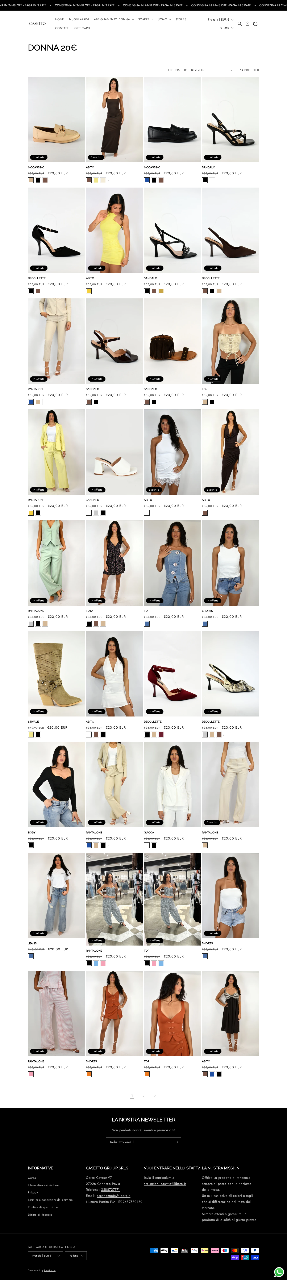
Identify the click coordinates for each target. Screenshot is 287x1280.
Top (204, 389)
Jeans (32, 943)
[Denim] (147, 624)
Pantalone (36, 389)
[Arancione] (89, 1074)
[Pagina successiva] (154, 1095)
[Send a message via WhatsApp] (279, 1272)
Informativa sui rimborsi (44, 1185)
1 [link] (132, 1095)
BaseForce (49, 1270)
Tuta (89, 610)
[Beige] (31, 180)
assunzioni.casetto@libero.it (165, 1183)
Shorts (207, 610)
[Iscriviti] (176, 1142)
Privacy (33, 1192)
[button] (113, 19)
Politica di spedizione (43, 1207)
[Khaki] (96, 180)
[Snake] (205, 734)
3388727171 (110, 1189)
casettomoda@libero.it (113, 1195)
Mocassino (36, 167)
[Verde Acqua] (31, 624)
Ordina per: (177, 70)
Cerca (32, 1178)
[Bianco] (212, 180)
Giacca (149, 832)
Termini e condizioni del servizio (50, 1200)
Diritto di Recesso (40, 1215)
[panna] (103, 180)
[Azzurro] (96, 963)
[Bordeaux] (161, 734)
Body (31, 832)
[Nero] (38, 180)
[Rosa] (103, 963)
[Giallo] (89, 291)
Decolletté (37, 278)
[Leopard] (96, 513)
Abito (90, 167)
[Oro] (161, 291)
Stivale (33, 721)
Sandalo (208, 167)
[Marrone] (45, 180)
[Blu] (147, 180)
